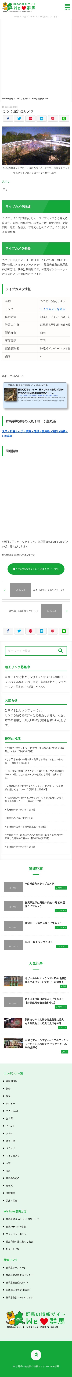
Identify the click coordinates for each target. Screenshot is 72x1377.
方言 (8, 1163)
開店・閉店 (11, 1200)
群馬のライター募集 (16, 1226)
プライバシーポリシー (17, 1234)
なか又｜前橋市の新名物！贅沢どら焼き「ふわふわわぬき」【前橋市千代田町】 (34, 761)
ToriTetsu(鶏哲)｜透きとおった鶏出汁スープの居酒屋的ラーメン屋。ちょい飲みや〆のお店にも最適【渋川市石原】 (34, 774)
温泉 (8, 1170)
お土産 (9, 1118)
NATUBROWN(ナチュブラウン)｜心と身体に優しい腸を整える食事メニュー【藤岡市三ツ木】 (34, 799)
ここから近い (13, 1111)
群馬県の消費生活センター (19, 1274)
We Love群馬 (7, 99)
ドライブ (10, 1148)
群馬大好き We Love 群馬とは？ (22, 1219)
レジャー (10, 1103)
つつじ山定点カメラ (40, 99)
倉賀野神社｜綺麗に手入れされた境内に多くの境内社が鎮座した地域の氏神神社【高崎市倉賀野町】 (34, 836)
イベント (10, 1125)
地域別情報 (11, 1081)
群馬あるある (13, 1178)
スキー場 (10, 1140)
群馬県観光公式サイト (17, 1282)
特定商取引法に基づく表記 (19, 1241)
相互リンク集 (13, 1248)
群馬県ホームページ (16, 1267)
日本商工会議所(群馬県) (18, 1289)
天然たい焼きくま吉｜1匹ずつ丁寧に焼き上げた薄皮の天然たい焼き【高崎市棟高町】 (34, 749)
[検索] (60, 651)
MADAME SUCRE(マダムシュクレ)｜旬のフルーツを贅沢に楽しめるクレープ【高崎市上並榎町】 (34, 788)
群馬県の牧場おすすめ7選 (19, 818)
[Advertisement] (36, 57)
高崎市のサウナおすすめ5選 (20, 809)
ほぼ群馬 (10, 1193)
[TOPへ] (36, 1355)
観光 (8, 1096)
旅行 (8, 1088)
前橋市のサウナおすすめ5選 (20, 846)
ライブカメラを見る (52, 309)
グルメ (9, 1133)
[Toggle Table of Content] (4, 190)
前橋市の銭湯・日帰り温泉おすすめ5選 (26, 826)
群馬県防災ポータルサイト (19, 1297)
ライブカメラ (22, 99)
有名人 (9, 1185)
